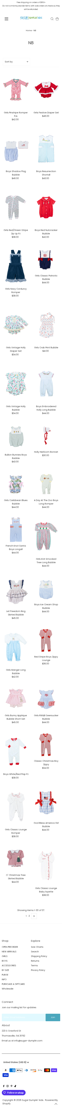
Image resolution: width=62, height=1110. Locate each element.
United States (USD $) (15, 1062)
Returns (35, 960)
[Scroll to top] (56, 1104)
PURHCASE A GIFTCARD (13, 984)
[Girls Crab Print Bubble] (46, 325)
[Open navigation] (9, 19)
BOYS (5, 960)
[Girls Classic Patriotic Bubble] (46, 259)
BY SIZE (5, 970)
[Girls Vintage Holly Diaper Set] (16, 325)
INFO (4, 979)
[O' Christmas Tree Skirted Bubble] (16, 859)
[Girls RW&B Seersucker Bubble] (46, 699)
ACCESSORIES (9, 965)
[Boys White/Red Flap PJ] (16, 751)
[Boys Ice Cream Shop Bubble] (46, 588)
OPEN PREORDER (10, 946)
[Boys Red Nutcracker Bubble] (46, 207)
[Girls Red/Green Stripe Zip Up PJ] (16, 207)
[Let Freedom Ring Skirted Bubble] (16, 591)
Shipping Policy (39, 956)
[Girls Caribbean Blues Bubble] (16, 484)
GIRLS (5, 956)
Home (29, 30)
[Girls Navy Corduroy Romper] (16, 266)
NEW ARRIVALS (9, 951)
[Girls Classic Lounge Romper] (16, 807)
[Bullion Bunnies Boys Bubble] (16, 437)
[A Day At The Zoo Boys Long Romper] (46, 484)
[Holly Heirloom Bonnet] (46, 436)
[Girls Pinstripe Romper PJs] (16, 90)
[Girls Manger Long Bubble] (16, 647)
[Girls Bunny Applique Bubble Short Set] (16, 699)
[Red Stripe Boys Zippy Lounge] (46, 640)
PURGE (5, 974)
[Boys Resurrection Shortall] (46, 148)
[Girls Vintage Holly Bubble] (16, 384)
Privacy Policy (38, 970)
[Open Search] (52, 19)
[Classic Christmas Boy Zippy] (46, 745)
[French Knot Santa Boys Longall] (16, 529)
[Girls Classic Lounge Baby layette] (46, 865)
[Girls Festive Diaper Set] (46, 90)
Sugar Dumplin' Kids (32, 1100)
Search (35, 951)
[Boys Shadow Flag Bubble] (16, 148)
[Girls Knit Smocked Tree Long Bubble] (46, 536)
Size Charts (37, 946)
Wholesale (7, 988)
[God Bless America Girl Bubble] (46, 803)
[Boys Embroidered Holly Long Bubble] (46, 384)
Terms (34, 965)
